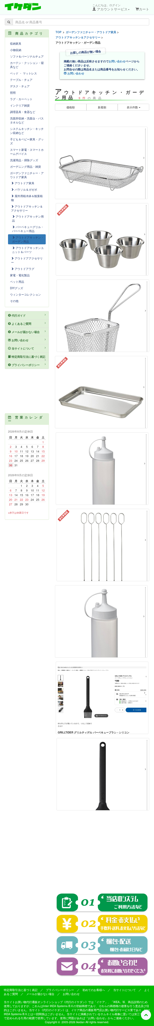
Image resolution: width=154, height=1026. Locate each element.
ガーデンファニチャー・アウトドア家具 (91, 32)
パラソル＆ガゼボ (25, 189)
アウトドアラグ (24, 269)
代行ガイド (18, 315)
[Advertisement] (102, 855)
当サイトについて (22, 348)
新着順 (102, 107)
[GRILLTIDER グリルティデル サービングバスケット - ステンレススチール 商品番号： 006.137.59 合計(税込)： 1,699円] (103, 316)
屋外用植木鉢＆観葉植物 (27, 198)
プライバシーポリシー (25, 365)
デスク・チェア (20, 86)
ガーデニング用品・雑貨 (25, 166)
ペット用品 (17, 282)
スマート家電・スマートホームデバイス (27, 152)
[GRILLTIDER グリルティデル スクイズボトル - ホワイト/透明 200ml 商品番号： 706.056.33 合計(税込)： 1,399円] (101, 621)
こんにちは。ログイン (110, 7)
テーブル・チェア (21, 80)
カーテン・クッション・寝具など (27, 65)
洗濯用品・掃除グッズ (24, 160)
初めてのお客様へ (93, 990)
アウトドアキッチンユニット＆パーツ (28, 250)
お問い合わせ (117, 61)
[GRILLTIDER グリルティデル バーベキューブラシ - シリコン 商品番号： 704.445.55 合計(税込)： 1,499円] (103, 774)
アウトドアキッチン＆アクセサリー (78, 37)
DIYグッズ (16, 288)
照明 (13, 92)
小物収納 (15, 50)
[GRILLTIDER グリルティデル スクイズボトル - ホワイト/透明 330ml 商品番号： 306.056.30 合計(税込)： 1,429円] (102, 468)
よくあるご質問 (21, 324)
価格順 (70, 107)
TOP (58, 32)
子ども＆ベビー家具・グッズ (27, 141)
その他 (14, 301)
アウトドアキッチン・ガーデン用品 (28, 239)
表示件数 (133, 107)
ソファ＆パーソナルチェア (27, 56)
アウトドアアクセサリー (27, 260)
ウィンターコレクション (25, 294)
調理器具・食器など (22, 112)
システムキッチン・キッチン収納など (27, 131)
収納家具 (15, 43)
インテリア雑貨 (20, 105)
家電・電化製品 (20, 275)
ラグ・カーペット (21, 99)
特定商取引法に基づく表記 (28, 357)
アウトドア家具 (24, 183)
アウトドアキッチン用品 (28, 218)
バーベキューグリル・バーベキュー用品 (28, 229)
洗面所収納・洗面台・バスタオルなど (27, 120)
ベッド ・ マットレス (23, 73)
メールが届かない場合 (25, 332)
